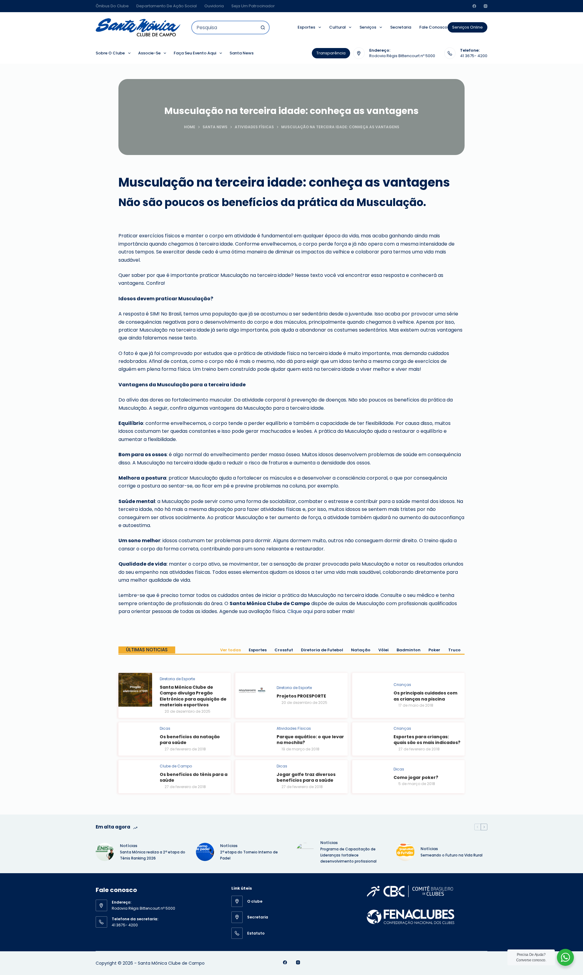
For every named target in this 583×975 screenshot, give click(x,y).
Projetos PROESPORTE (301, 696)
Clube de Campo (176, 766)
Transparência (331, 53)
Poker (434, 650)
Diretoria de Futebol (322, 650)
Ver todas (230, 650)
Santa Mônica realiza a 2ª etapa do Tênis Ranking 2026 (152, 855)
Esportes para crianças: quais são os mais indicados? (427, 740)
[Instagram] (485, 6)
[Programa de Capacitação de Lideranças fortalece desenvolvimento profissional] (305, 852)
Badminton (409, 650)
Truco (454, 650)
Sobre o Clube (110, 53)
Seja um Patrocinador (253, 6)
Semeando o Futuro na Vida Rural (451, 855)
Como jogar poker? (416, 777)
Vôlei (383, 650)
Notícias (128, 846)
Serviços (368, 27)
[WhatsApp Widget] (565, 957)
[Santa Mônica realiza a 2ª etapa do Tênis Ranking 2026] (105, 852)
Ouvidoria (214, 6)
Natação (360, 650)
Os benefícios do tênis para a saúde (193, 777)
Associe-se (149, 53)
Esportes (306, 27)
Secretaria (400, 27)
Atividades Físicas (294, 728)
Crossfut (283, 650)
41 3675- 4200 (473, 56)
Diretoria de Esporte (177, 678)
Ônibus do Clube (112, 6)
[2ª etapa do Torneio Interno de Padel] (205, 852)
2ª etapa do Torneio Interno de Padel (249, 855)
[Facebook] (474, 6)
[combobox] (224, 27)
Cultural (337, 27)
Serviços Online (467, 27)
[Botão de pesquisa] (263, 27)
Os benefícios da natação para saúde (190, 740)
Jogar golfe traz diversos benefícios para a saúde (306, 777)
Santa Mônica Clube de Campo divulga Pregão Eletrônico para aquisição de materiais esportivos (193, 696)
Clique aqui (300, 611)
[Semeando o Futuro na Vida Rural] (405, 852)
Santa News (242, 53)
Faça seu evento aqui (195, 53)
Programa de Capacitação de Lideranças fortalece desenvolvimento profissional (348, 855)
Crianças (402, 684)
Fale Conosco (433, 27)
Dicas (165, 728)
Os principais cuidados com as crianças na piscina (425, 696)
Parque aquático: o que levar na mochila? (310, 740)
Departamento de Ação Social (166, 6)
